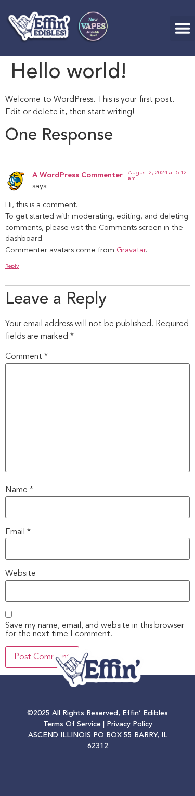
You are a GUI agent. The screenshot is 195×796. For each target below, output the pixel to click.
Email (18, 532)
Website (20, 574)
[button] (182, 28)
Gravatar (131, 250)
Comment (26, 357)
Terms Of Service (72, 724)
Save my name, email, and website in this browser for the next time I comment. (94, 630)
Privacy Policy (129, 724)
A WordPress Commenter (77, 175)
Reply (12, 266)
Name (19, 490)
